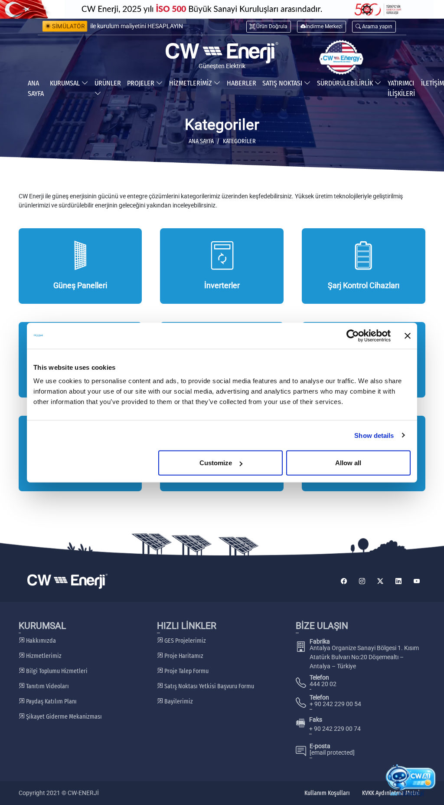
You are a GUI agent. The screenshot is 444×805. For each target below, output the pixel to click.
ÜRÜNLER (108, 83)
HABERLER (241, 83)
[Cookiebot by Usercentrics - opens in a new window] (353, 335)
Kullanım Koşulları (327, 793)
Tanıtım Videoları (47, 686)
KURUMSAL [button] (66, 83)
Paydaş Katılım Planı (51, 701)
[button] (374, 27)
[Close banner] (408, 335)
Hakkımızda (40, 640)
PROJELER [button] (141, 83)
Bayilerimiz (178, 701)
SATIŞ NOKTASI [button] (283, 83)
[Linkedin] (398, 581)
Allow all (348, 463)
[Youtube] (417, 581)
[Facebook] (344, 581)
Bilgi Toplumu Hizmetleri (56, 671)
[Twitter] (380, 581)
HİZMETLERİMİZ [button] (191, 83)
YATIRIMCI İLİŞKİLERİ (401, 88)
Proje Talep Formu (186, 671)
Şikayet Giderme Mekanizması (63, 716)
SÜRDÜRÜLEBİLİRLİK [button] (346, 83)
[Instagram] (362, 581)
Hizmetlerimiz (43, 656)
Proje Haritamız (183, 656)
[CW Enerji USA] (341, 57)
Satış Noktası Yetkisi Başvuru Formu (208, 686)
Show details (374, 435)
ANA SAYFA (36, 88)
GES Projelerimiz (184, 640)
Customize (215, 463)
